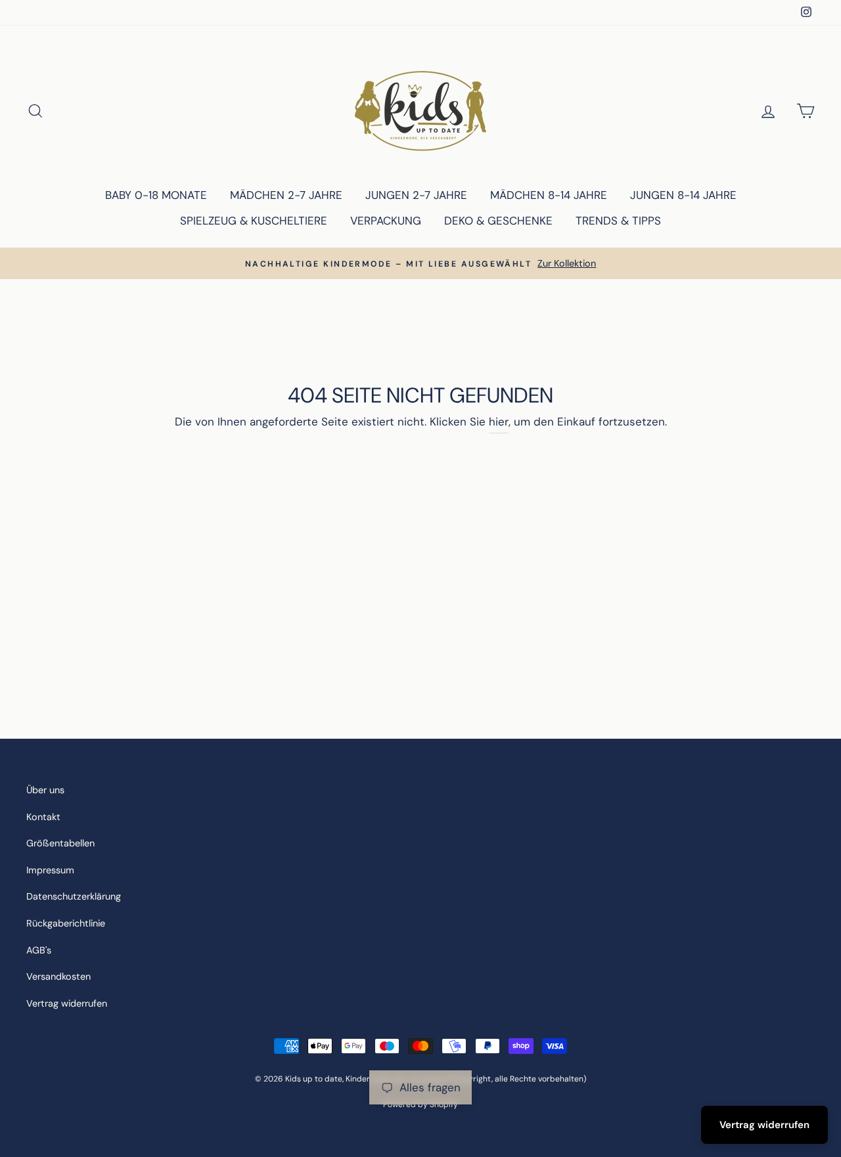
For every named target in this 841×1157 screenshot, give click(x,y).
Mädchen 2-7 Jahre (286, 195)
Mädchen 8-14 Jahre (548, 195)
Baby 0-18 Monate (156, 195)
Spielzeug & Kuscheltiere (253, 220)
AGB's (38, 950)
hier (499, 421)
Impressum (50, 870)
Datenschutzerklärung (73, 896)
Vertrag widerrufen (66, 1003)
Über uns (45, 790)
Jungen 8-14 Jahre (683, 195)
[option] (420, 263)
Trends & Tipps (618, 220)
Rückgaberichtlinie (65, 923)
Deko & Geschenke (498, 220)
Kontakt (43, 817)
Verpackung (385, 220)
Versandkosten (58, 976)
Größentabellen (60, 843)
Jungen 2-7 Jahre (416, 195)
